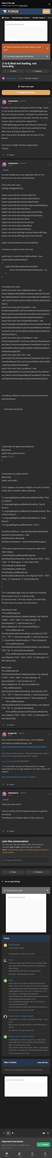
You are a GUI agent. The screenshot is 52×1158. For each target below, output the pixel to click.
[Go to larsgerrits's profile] (4, 734)
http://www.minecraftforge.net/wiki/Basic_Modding (24, 746)
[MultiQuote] (3, 155)
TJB (12, 1053)
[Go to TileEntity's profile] (5, 1016)
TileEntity (14, 1030)
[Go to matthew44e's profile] (5, 945)
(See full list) (43, 1062)
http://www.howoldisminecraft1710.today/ (19, 777)
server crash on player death (21, 1016)
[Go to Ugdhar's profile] (5, 960)
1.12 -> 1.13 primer (9, 761)
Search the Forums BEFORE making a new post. (22, 48)
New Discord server (15, 890)
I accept (44, 1144)
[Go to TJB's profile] (5, 1037)
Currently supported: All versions (20, 56)
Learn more (4, 4)
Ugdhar (13, 974)
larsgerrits (12, 733)
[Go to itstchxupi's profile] (5, 980)
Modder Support (32, 78)
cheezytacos (11, 78)
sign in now (14, 847)
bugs (11, 960)
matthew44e (15, 954)
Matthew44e (14, 944)
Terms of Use (7, 1148)
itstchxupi (14, 1010)
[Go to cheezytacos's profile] (3, 78)
